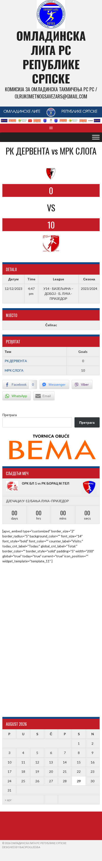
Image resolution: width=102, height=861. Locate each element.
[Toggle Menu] (96, 137)
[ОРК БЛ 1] (12, 486)
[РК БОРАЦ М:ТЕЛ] (89, 487)
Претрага (9, 415)
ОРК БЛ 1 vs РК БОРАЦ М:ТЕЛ (45, 483)
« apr (8, 800)
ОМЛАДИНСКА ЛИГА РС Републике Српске (51, 57)
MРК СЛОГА (14, 370)
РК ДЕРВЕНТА (16, 361)
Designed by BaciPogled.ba (21, 847)
